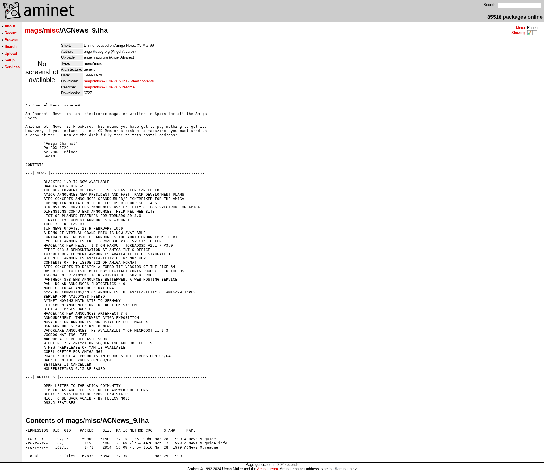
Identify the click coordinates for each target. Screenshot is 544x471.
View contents (142, 81)
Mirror (520, 27)
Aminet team (267, 469)
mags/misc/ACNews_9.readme (109, 87)
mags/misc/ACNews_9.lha (105, 81)
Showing (518, 33)
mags (33, 30)
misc (51, 30)
